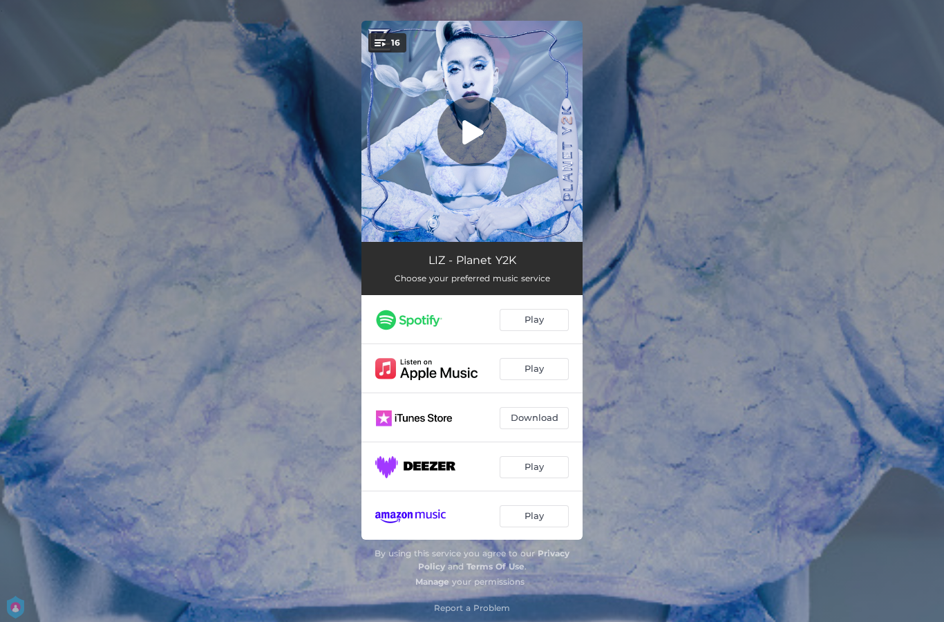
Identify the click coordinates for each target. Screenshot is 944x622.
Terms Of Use (495, 566)
